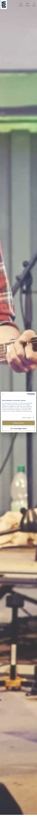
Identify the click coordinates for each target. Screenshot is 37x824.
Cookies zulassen (18, 423)
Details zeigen (26, 417)
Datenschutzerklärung (23, 411)
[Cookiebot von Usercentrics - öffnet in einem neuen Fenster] (27, 394)
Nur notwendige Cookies (19, 428)
